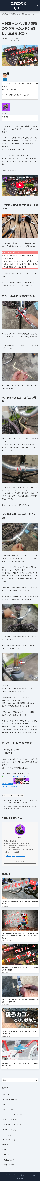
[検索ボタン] (37, 6)
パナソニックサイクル (12, 1114)
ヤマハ (6, 1134)
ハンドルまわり (15, 40)
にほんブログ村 (7, 784)
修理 (5, 1144)
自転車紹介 (8, 1165)
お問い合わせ (23, 1175)
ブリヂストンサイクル (12, 1124)
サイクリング (8, 1094)
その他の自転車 (9, 1099)
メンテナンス (6, 40)
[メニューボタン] (3, 6)
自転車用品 (8, 1160)
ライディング (8, 1140)
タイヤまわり (9, 1104)
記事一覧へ (20, 861)
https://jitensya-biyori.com (15, 856)
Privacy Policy (13, 1175)
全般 (5, 1149)
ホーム (5, 1175)
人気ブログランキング (9, 787)
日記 (5, 1155)
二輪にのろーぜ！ (18, 5)
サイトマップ (33, 1175)
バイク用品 (7, 1109)
